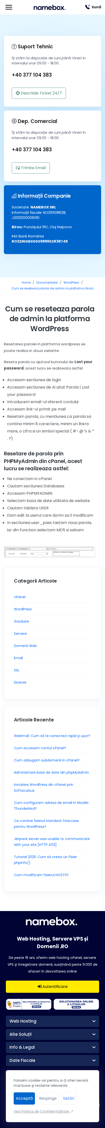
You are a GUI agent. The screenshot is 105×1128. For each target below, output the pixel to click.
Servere (20, 633)
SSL (16, 670)
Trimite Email (33, 168)
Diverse (20, 682)
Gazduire (21, 621)
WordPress (71, 282)
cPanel (19, 597)
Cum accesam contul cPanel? (40, 748)
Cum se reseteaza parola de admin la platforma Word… (53, 288)
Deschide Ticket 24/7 (41, 93)
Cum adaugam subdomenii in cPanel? (47, 760)
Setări (68, 1098)
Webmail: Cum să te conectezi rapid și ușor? (52, 735)
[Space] (52, 921)
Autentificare (55, 986)
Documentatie (47, 282)
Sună (96, 7)
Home (26, 282)
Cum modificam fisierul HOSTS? (41, 874)
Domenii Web (25, 645)
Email (18, 658)
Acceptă (24, 1098)
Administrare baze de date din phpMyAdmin (51, 772)
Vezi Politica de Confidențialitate (42, 1111)
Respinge (48, 1098)
